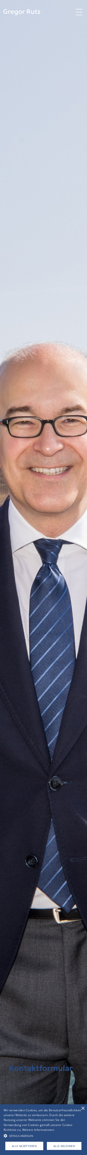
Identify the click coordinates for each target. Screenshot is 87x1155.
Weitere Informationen (38, 1130)
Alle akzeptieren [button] (24, 1146)
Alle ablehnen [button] (64, 1146)
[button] (79, 12)
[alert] (43, 1129)
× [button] (83, 1108)
